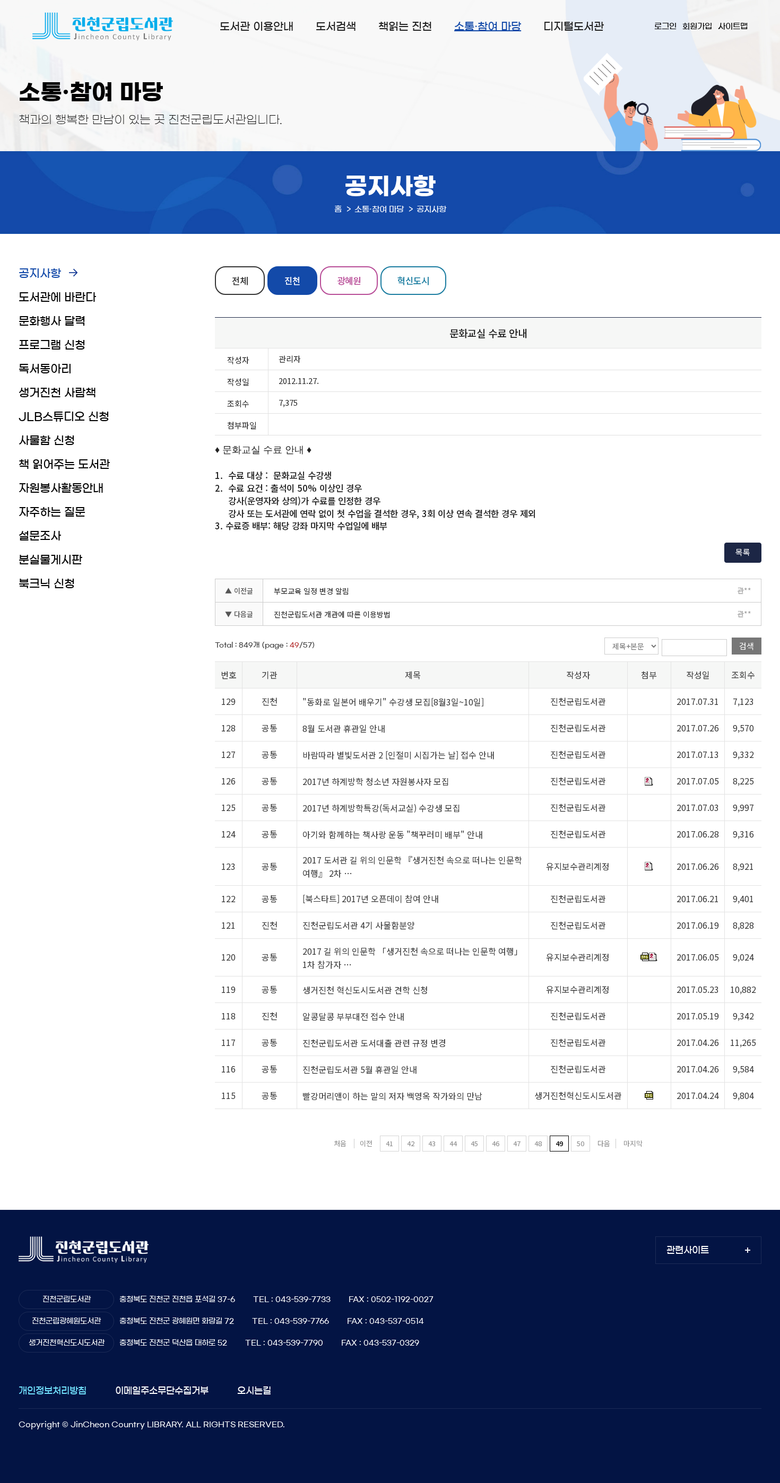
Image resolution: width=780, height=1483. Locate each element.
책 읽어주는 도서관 (64, 464)
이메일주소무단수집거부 (162, 1390)
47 (517, 1143)
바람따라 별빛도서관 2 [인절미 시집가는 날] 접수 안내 (398, 755)
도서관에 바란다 (57, 297)
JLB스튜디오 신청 (64, 416)
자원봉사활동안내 (61, 488)
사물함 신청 (47, 440)
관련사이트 (687, 1249)
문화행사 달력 (52, 321)
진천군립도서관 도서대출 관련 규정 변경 (374, 1042)
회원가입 (697, 26)
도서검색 (336, 26)
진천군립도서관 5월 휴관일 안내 (359, 1069)
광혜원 (349, 280)
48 (538, 1143)
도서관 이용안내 (256, 26)
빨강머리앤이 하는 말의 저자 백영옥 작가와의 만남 (392, 1095)
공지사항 (40, 273)
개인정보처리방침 (52, 1390)
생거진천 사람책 (57, 392)
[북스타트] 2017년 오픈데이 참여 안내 (370, 899)
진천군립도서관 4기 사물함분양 (358, 925)
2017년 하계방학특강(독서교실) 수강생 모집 (381, 808)
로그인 (665, 26)
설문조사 (40, 536)
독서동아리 (45, 368)
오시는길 (254, 1390)
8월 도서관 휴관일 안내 (343, 728)
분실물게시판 (50, 559)
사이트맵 (733, 26)
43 (432, 1143)
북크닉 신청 (47, 583)
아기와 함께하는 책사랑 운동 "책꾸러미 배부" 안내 (392, 834)
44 (453, 1143)
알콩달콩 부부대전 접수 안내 (353, 1016)
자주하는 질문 (52, 512)
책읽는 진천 (405, 26)
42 (410, 1143)
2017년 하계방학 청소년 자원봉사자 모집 (375, 781)
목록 (742, 551)
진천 (292, 280)
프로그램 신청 (52, 345)
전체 (240, 280)
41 (389, 1143)
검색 (746, 645)
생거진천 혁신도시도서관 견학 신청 (365, 989)
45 (474, 1143)
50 (580, 1143)
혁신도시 (413, 280)
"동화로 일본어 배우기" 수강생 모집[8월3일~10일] (393, 702)
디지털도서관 (573, 26)
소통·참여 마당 (487, 26)
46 (495, 1143)
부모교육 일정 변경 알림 (311, 591)
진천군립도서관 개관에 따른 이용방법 (332, 614)
